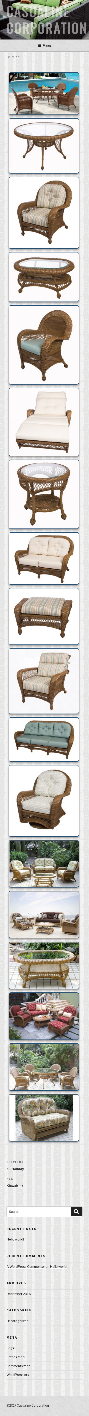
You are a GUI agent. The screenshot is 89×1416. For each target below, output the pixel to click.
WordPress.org (17, 1375)
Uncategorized (17, 1321)
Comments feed (18, 1366)
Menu (47, 46)
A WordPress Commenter (25, 1267)
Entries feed (15, 1357)
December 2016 (18, 1294)
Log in (11, 1348)
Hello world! (15, 1239)
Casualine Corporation (47, 20)
